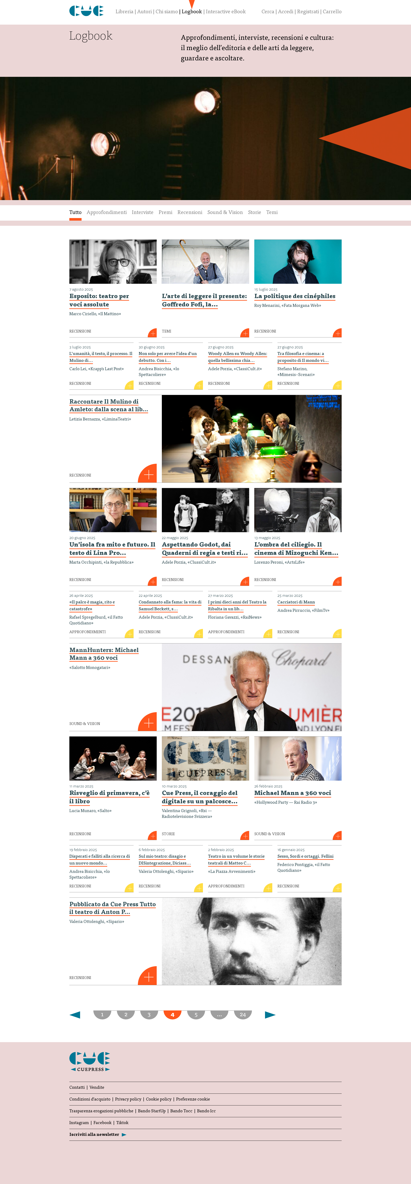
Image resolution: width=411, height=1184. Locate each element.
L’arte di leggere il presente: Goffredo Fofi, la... (204, 301)
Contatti (77, 1088)
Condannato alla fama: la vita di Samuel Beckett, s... (170, 605)
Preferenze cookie (193, 1099)
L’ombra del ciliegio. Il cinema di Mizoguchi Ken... (296, 549)
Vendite (96, 1088)
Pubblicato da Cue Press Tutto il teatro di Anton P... (112, 909)
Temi (272, 212)
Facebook (103, 1123)
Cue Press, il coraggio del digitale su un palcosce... (200, 798)
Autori (144, 12)
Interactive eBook (226, 12)
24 (243, 1015)
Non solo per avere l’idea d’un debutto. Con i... (168, 357)
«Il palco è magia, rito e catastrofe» (92, 605)
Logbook (192, 12)
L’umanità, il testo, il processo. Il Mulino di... (100, 357)
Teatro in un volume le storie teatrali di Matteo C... (236, 860)
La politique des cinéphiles (294, 297)
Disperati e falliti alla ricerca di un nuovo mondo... (99, 860)
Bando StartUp (152, 1111)
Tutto (75, 212)
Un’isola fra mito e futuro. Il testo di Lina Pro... (112, 549)
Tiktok (122, 1123)
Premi (165, 212)
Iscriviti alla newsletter (94, 1135)
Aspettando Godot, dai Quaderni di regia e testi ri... (205, 549)
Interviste (142, 212)
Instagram (79, 1123)
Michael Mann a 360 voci (292, 794)
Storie (254, 212)
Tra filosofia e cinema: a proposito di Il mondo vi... (303, 357)
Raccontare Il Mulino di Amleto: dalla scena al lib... (108, 406)
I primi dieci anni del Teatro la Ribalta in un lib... (237, 605)
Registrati (308, 12)
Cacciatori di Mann (296, 602)
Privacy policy (128, 1099)
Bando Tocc (181, 1111)
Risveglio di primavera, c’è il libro (109, 798)
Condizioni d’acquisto (89, 1099)
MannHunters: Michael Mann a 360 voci (104, 654)
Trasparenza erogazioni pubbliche (101, 1111)
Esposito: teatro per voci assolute (99, 301)
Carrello (332, 12)
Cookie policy (158, 1099)
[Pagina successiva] (77, 1014)
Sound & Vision (225, 212)
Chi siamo (167, 12)
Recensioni (189, 212)
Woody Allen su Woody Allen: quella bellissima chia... (237, 357)
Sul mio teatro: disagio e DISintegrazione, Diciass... (165, 860)
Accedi (285, 12)
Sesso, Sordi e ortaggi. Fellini (305, 856)
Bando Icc (206, 1111)
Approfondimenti (107, 212)
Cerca (268, 12)
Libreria (124, 12)
